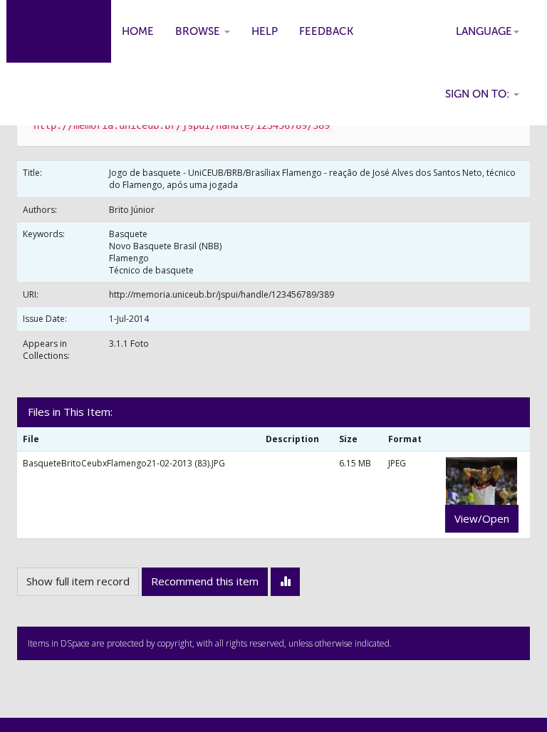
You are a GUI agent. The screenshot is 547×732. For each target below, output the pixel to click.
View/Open (481, 518)
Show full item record (78, 581)
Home (138, 31)
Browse (199, 31)
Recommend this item (205, 581)
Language (484, 31)
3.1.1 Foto (129, 344)
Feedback (326, 31)
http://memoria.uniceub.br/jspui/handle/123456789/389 (221, 294)
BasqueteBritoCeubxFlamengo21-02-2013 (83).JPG (124, 463)
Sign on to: (478, 94)
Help (264, 31)
